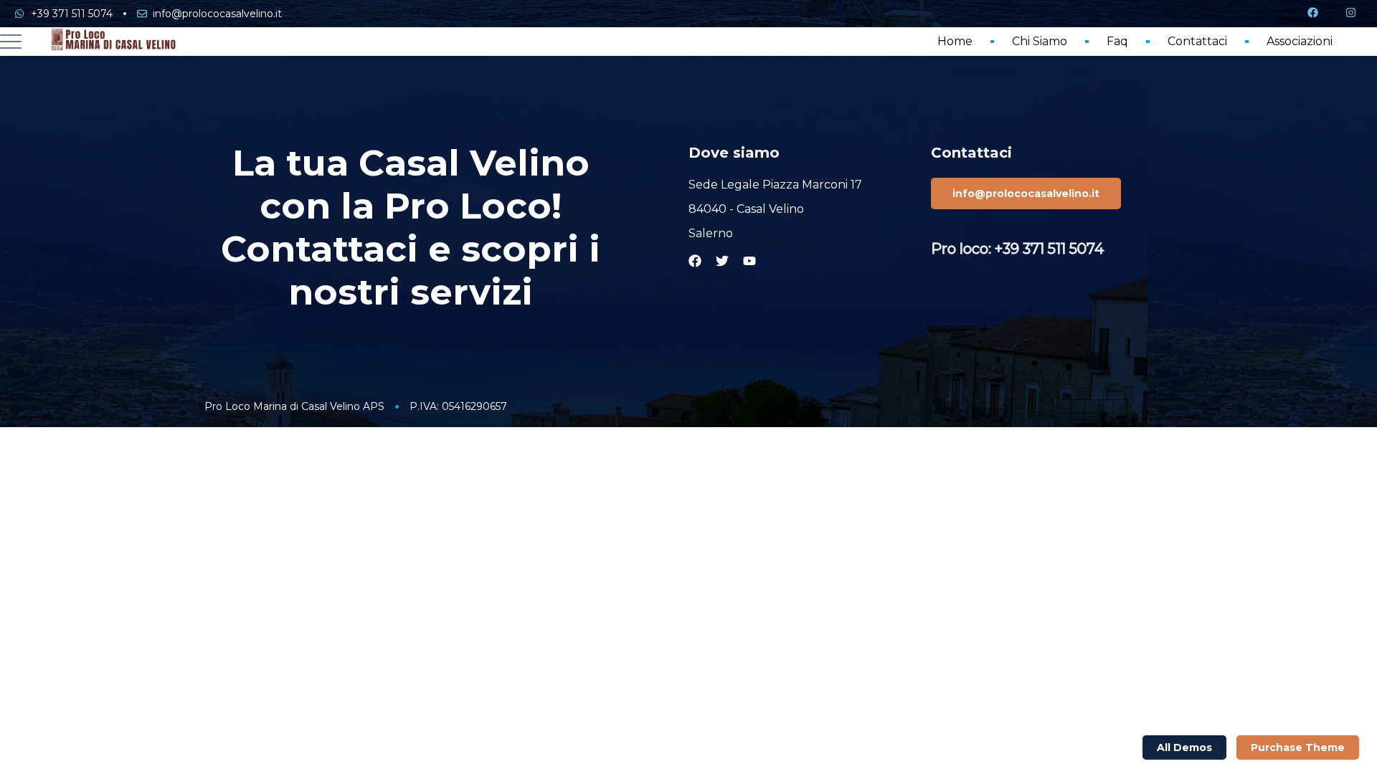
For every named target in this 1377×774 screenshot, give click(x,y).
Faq (1117, 41)
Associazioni (1300, 41)
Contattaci (1197, 41)
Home (955, 41)
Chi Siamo (1039, 41)
